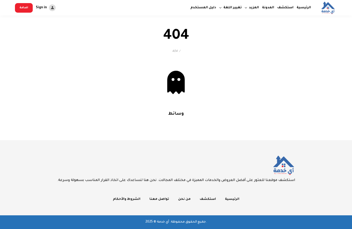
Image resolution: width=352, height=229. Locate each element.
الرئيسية (304, 8)
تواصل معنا (159, 199)
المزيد (254, 8)
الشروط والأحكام (126, 199)
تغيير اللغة (232, 8)
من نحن (184, 199)
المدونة (268, 8)
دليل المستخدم (203, 8)
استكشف (285, 8)
